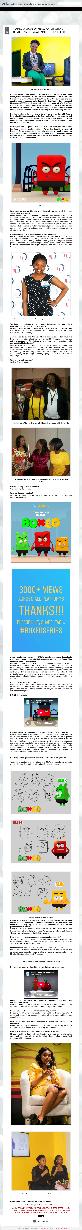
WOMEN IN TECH (54, 1212)
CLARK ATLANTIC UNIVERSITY (38, 1210)
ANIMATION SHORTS (49, 1208)
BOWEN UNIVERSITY (19, 1210)
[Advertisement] (41, 18)
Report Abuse (63, 1228)
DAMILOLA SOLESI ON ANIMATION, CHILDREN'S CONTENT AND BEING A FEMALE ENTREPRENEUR (39, 30)
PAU (63, 1210)
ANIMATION (37, 1208)
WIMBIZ (27, 1212)
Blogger (57, 1228)
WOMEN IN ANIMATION (39, 1212)
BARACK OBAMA (64, 1208)
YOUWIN (64, 1212)
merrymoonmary (44, 1228)
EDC (55, 1210)
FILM (59, 1210)
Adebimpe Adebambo (50, 1205)
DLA (51, 1210)
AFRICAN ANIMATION (24, 1208)
